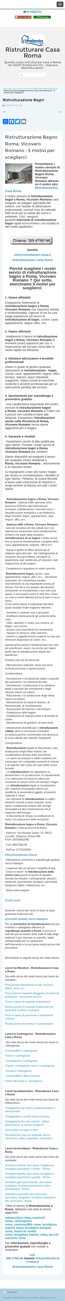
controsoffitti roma (27, 1224)
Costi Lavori (12, 900)
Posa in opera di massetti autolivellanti (27, 1001)
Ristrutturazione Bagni (44, 88)
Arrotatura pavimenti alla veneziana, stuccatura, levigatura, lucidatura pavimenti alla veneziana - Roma (30, 1197)
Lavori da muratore (21, 88)
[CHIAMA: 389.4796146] (32, 246)
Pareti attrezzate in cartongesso (23, 1081)
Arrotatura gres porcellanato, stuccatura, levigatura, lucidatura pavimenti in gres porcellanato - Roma (28, 1185)
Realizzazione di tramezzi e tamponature (29, 1023)
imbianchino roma (18, 1217)
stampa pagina (13, 105)
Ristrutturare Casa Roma (32, 52)
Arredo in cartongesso (19, 1071)
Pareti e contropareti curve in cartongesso (30, 1065)
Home (7, 88)
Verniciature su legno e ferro (21, 1129)
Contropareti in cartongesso (21, 1060)
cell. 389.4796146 (21, 1256)
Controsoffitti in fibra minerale (23, 1075)
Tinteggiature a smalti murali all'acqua (27, 1116)
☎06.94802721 (32, 11)
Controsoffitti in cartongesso (21, 1050)
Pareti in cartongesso (17, 1055)
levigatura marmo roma (30, 1234)
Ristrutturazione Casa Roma (32, 260)
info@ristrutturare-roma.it (32, 254)
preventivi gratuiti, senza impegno (26, 919)
